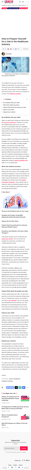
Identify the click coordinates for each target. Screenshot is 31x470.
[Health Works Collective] (8, 1)
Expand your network (9, 112)
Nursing (24, 418)
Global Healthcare (13, 8)
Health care (25, 398)
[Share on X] (8, 49)
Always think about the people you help (14, 107)
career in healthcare (14, 378)
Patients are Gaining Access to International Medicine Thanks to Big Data (10, 398)
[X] (24, 460)
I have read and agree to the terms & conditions (16, 452)
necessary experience (10, 122)
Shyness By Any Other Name (10, 221)
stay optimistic (12, 300)
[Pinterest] (27, 460)
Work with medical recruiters (11, 105)
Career (4, 8)
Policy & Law (23, 8)
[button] (3, 1)
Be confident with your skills (11, 102)
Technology (25, 400)
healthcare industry (15, 93)
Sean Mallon (9, 53)
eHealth (24, 396)
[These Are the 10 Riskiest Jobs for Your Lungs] (15, 201)
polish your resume (7, 238)
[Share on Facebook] (5, 49)
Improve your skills (8, 109)
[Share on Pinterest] (11, 49)
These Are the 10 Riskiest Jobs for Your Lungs (15, 211)
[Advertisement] (15, 23)
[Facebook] (22, 460)
